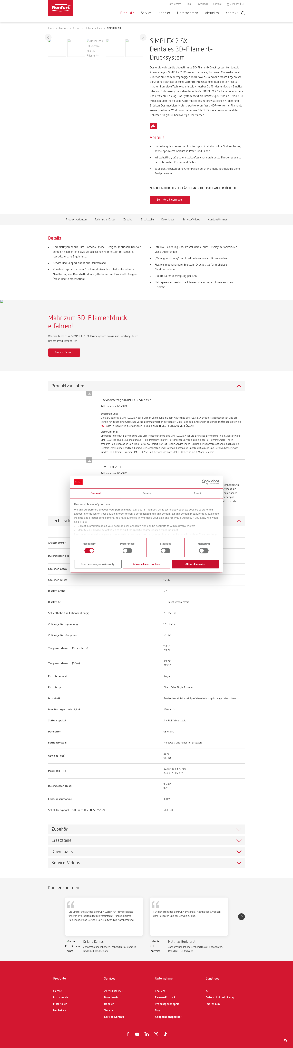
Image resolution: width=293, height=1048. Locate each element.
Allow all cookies (195, 564)
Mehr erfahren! (64, 352)
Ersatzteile (147, 220)
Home (51, 28)
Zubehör (128, 220)
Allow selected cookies (146, 564)
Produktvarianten (76, 220)
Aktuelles (212, 13)
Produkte (127, 13)
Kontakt (232, 13)
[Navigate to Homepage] (71, 8)
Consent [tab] (96, 493)
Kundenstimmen (218, 220)
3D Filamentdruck (93, 28)
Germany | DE (237, 4)
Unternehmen (187, 13)
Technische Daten (105, 220)
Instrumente (61, 997)
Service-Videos (191, 220)
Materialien (60, 1004)
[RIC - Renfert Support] (285, 1040)
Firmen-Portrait (165, 997)
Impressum (213, 1004)
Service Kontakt (114, 1016)
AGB (208, 991)
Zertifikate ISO (113, 991)
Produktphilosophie (167, 1004)
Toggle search (243, 13)
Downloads (202, 4)
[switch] (127, 550)
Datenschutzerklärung (220, 997)
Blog (188, 4)
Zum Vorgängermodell (170, 199)
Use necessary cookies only (97, 564)
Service (146, 13)
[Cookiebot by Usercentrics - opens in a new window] (204, 482)
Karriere (217, 4)
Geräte (76, 28)
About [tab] (197, 493)
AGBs (104, 426)
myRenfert (175, 4)
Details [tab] (146, 493)
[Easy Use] (153, 126)
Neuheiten (59, 1010)
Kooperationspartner (168, 1016)
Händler (164, 13)
